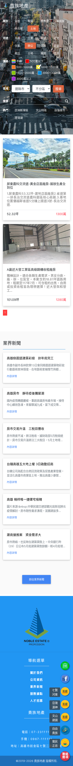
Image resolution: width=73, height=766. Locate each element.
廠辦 (43, 38)
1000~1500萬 (50, 67)
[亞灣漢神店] (65, 704)
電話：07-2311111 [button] (36, 732)
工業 (30, 38)
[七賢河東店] (65, 691)
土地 (33, 28)
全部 (17, 21)
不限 (17, 38)
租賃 (30, 21)
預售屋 (45, 21)
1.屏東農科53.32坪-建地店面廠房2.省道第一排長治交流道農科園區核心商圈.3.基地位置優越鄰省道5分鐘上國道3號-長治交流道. (36, 199)
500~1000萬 (24, 67)
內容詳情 (12, 376)
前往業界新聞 (36, 579)
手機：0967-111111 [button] (36, 739)
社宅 (56, 38)
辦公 (30, 45)
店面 (43, 45)
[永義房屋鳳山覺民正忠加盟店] (65, 742)
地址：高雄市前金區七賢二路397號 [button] (36, 746)
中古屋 (19, 28)
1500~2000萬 (25, 72)
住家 (17, 45)
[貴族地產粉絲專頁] (65, 678)
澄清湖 (19, 117)
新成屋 (60, 21)
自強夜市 (59, 110)
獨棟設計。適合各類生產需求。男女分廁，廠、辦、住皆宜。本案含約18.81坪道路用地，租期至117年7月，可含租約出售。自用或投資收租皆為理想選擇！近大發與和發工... (36, 283)
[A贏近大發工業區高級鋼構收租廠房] (36, 243)
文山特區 (41, 110)
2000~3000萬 (51, 72)
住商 (56, 53)
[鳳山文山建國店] (65, 717)
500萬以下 (36, 61)
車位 (17, 53)
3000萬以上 (24, 78)
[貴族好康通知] (65, 665)
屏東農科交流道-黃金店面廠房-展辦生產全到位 (36, 185)
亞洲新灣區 (21, 110)
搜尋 (58, 89)
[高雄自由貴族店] (65, 730)
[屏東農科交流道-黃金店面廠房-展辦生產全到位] (36, 158)
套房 (56, 45)
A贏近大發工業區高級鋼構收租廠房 (31, 269)
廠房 (43, 53)
